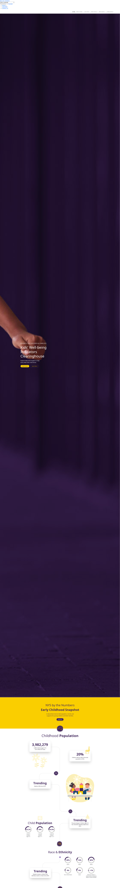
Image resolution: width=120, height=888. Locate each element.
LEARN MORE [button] (110, 12)
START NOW (25, 366)
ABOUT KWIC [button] (79, 12)
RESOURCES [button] (102, 12)
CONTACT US (5, 8)
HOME (73, 12)
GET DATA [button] (86, 12)
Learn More (34, 366)
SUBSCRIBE (4, 7)
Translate (10, 4)
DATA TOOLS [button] (94, 12)
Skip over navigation (5, 0)
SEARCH (4, 5)
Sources (60, 719)
